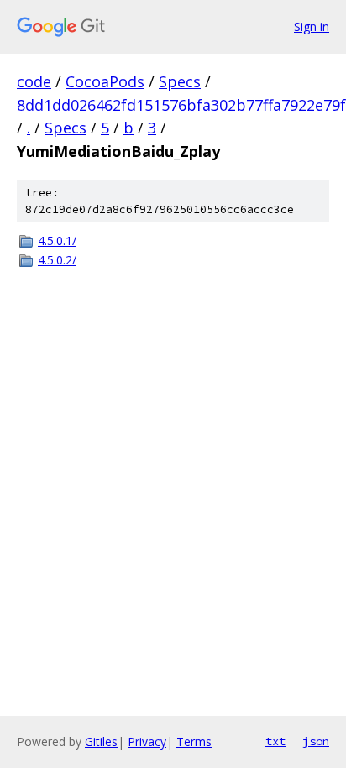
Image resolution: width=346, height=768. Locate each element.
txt (275, 741)
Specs (180, 81)
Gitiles (101, 742)
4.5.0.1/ (57, 240)
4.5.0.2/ (57, 260)
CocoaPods (105, 81)
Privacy (147, 742)
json (315, 741)
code (34, 81)
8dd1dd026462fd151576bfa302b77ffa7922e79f (181, 105)
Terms (194, 742)
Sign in (311, 26)
